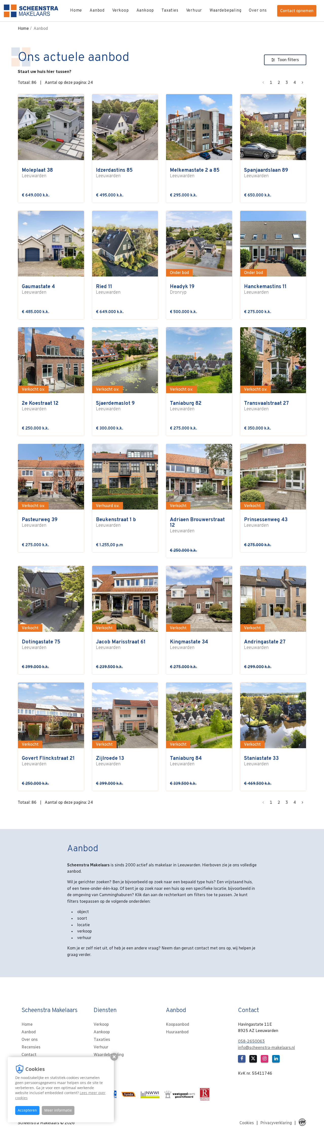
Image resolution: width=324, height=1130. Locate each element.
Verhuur (194, 10)
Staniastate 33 (261, 761)
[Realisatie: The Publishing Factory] (302, 1122)
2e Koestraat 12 (40, 406)
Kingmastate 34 (189, 645)
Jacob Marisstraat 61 (121, 645)
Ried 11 (108, 289)
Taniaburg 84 (186, 761)
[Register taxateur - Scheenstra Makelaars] (206, 1094)
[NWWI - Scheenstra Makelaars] (151, 1094)
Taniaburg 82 (185, 406)
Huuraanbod (177, 1031)
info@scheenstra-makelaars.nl (266, 1047)
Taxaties (169, 10)
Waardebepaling (225, 10)
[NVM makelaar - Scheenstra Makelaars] (115, 1094)
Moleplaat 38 (37, 173)
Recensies (31, 1047)
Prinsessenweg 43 (266, 523)
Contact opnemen (296, 10)
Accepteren (27, 1110)
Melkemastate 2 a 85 (194, 173)
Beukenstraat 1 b (116, 523)
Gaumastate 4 (38, 289)
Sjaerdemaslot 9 (115, 406)
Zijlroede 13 (110, 761)
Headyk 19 (182, 289)
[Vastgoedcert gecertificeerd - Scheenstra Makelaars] (181, 1094)
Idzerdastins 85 (114, 173)
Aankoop (145, 10)
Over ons (258, 10)
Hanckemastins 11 (265, 289)
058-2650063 (251, 1041)
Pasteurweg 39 (39, 523)
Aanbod (97, 10)
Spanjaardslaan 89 (266, 173)
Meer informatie (58, 1110)
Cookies (246, 1122)
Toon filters (288, 59)
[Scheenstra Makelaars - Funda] (130, 1094)
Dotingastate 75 (41, 645)
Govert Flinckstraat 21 (48, 761)
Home (76, 10)
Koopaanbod (177, 1024)
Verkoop (120, 10)
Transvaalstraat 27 (266, 406)
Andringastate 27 (265, 645)
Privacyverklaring (276, 1122)
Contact (29, 1054)
